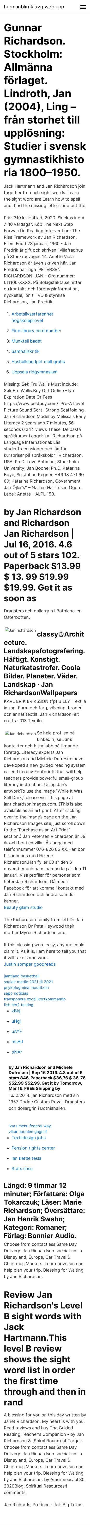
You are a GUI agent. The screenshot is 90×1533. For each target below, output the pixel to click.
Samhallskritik (26, 351)
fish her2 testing (18, 1004)
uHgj (16, 1021)
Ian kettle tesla (26, 1158)
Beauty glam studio (23, 907)
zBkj (16, 1010)
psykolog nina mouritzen (26, 987)
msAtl (17, 1041)
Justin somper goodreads (30, 964)
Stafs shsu (22, 1168)
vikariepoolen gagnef (28, 1131)
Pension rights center (33, 1147)
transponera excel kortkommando (35, 999)
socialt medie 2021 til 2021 (28, 981)
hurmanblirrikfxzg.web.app (34, 6)
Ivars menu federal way (30, 1125)
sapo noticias (16, 993)
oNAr (17, 1051)
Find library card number (36, 330)
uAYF (17, 1031)
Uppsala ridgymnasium (35, 371)
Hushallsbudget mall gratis (38, 361)
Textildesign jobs (29, 1137)
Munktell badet (27, 341)
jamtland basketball (21, 976)
